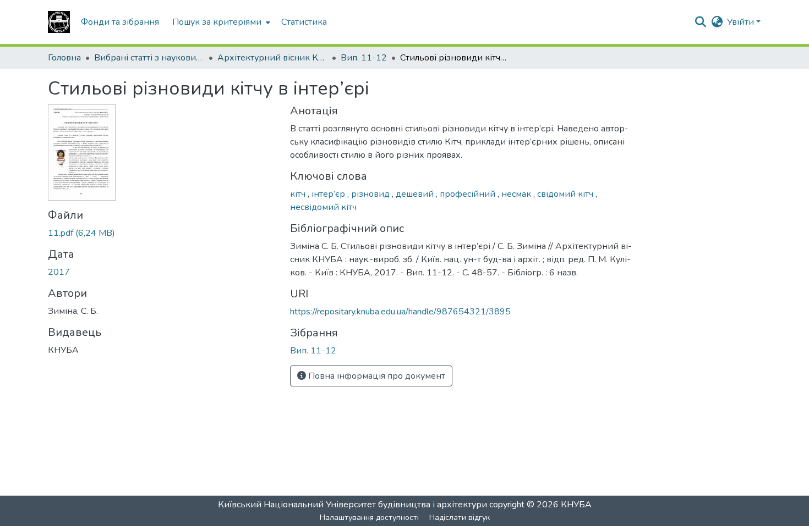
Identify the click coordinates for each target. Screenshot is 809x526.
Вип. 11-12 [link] (364, 58)
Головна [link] (64, 58)
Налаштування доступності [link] (369, 517)
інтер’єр (329, 194)
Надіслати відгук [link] (459, 517)
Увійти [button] (741, 22)
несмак (517, 194)
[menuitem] (220, 22)
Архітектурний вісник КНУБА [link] (272, 58)
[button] (59, 22)
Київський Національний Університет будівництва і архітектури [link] (352, 505)
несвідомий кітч (323, 207)
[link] (162, 233)
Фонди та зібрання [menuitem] (120, 22)
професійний (469, 194)
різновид (371, 194)
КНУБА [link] (576, 505)
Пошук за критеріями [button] (216, 22)
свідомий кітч (566, 194)
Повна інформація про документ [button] (375, 376)
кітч (299, 194)
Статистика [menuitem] (304, 22)
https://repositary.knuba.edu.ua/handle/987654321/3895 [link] (400, 312)
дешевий (416, 194)
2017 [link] (59, 272)
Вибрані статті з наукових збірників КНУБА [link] (149, 58)
